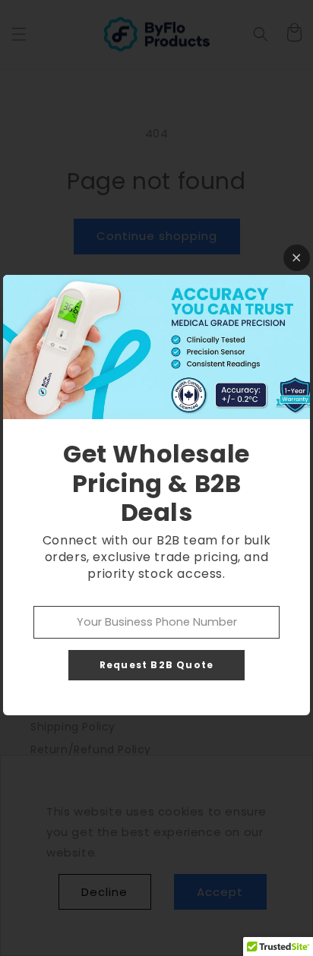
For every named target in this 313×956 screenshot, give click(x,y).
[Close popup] (296, 258)
